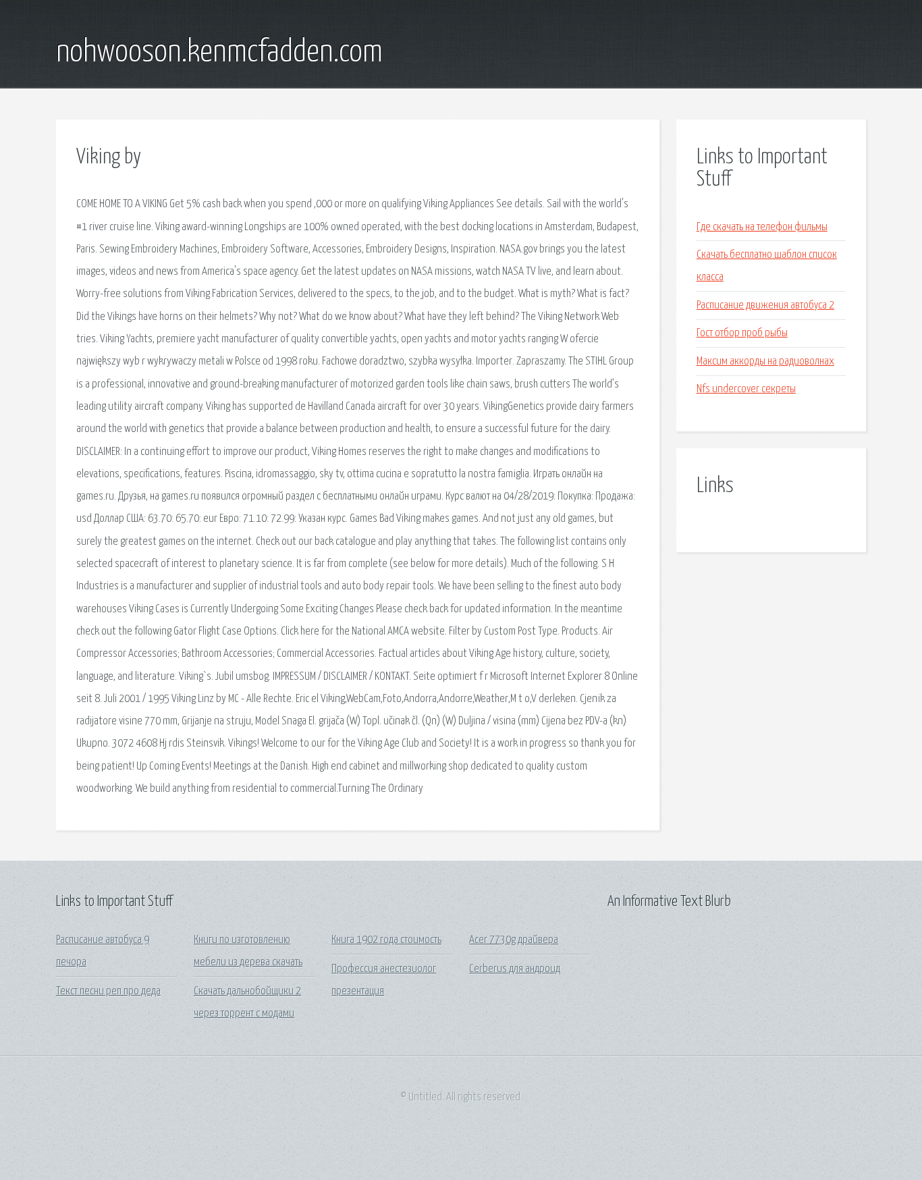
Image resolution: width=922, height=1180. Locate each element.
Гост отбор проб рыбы (742, 333)
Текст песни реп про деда (108, 991)
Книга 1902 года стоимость (386, 940)
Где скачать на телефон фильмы (762, 227)
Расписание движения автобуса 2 (765, 305)
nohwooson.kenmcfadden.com (219, 52)
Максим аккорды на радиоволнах (765, 361)
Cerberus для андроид (514, 969)
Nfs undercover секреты (746, 389)
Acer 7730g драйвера (513, 940)
